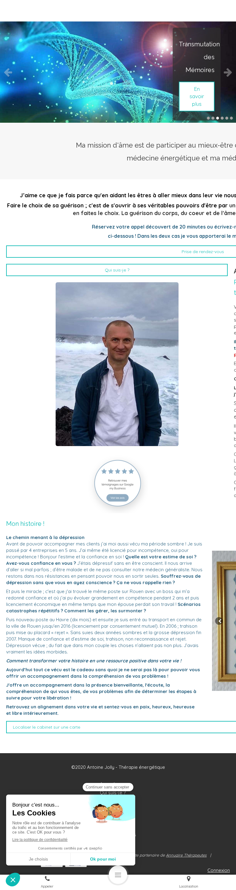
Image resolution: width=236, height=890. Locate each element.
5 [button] (226, 118)
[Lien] (117, 483)
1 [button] (208, 118)
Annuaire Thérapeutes (186, 855)
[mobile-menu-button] (118, 874)
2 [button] (212, 118)
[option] (118, 72)
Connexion (218, 870)
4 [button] (222, 118)
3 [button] (217, 118)
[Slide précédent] (219, 621)
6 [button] (231, 118)
